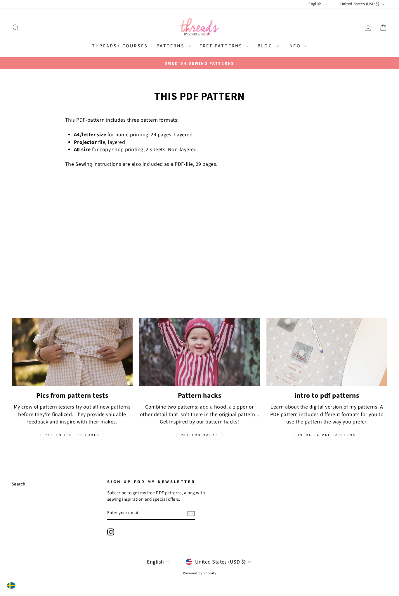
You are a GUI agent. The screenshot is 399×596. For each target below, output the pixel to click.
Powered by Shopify (199, 573)
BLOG (266, 46)
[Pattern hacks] (199, 352)
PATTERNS (171, 46)
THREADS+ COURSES (120, 46)
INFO (295, 46)
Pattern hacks (199, 435)
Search (18, 484)
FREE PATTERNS (222, 46)
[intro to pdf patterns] (326, 352)
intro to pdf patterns (327, 435)
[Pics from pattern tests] (72, 352)
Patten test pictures (72, 435)
